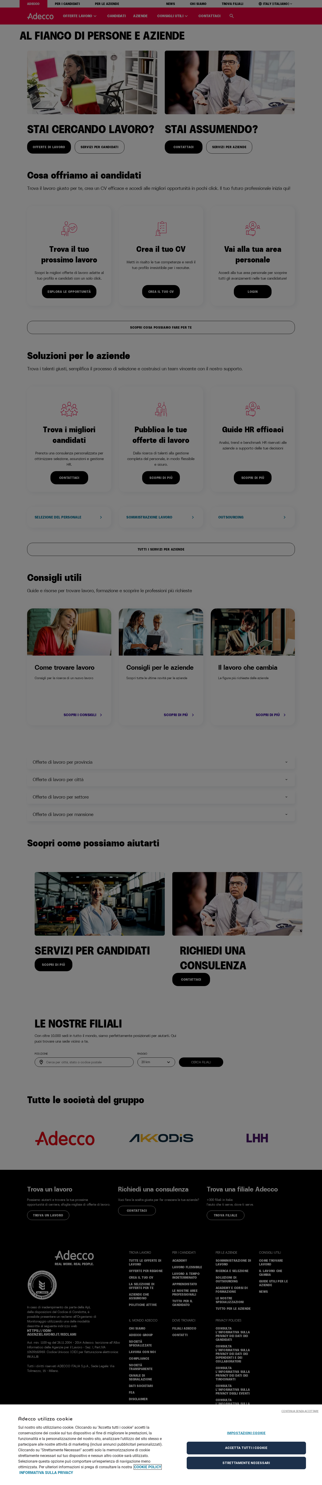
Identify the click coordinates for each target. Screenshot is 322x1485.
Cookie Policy (147, 1467)
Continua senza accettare (299, 1411)
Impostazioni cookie (246, 1433)
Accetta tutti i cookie (246, 1448)
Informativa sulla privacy (46, 1472)
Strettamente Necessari (246, 1463)
